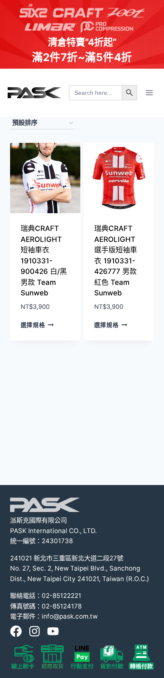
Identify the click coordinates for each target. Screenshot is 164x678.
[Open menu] (149, 92)
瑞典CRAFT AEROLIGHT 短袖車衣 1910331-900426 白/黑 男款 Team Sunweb (44, 260)
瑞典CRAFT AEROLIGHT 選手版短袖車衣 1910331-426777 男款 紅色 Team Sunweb (115, 260)
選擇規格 (33, 325)
